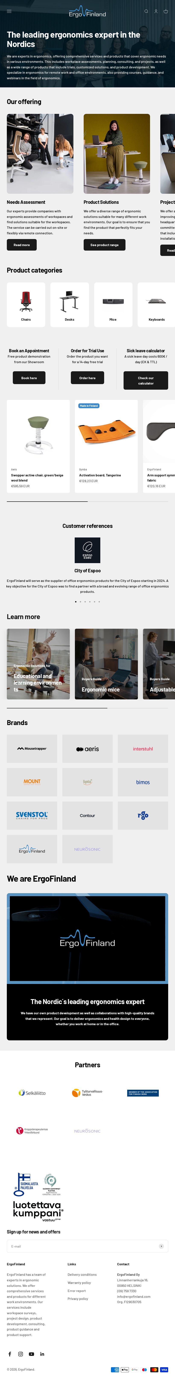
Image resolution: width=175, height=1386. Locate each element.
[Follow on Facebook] (10, 1354)
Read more (22, 245)
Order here (87, 378)
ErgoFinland (154, 469)
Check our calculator (146, 380)
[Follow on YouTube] (31, 1354)
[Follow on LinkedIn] (42, 1354)
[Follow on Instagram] (20, 1354)
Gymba (83, 469)
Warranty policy (79, 1282)
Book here (29, 378)
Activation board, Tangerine (100, 475)
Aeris (14, 469)
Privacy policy (78, 1298)
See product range (104, 245)
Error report (77, 1291)
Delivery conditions (82, 1274)
